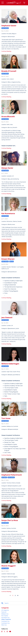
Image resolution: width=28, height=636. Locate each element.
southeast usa (5, 621)
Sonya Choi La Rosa (9, 520)
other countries (5, 28)
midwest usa (4, 614)
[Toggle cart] (24, 3)
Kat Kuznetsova (8, 213)
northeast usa (5, 617)
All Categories (5, 610)
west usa (11, 261)
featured (3, 612)
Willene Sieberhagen (10, 364)
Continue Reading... (6, 51)
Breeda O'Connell (8, 71)
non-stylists (4, 477)
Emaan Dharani (8, 259)
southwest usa (5, 623)
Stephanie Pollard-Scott (11, 475)
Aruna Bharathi (8, 116)
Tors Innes (5, 418)
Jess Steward (6, 317)
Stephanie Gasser (8, 26)
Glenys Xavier (7, 168)
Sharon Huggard (8, 566)
